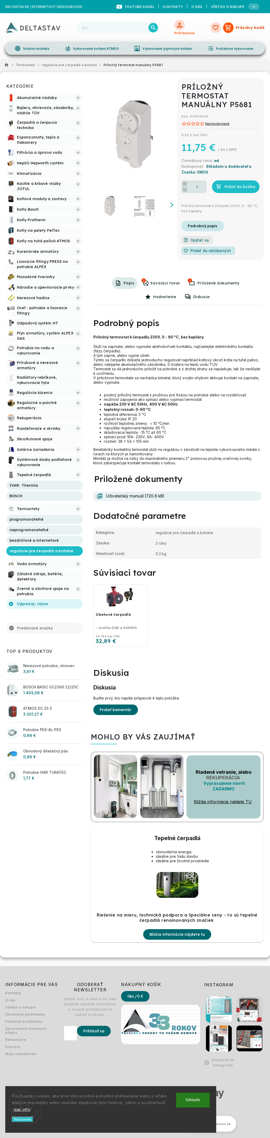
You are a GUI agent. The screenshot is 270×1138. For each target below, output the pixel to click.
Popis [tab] (129, 283)
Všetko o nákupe (20, 1007)
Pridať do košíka (239, 186)
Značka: (194, 172)
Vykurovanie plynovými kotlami (163, 48)
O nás (196, 6)
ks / (135, 996)
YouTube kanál (140, 6)
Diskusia (201, 296)
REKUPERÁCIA (223, 778)
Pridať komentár (116, 709)
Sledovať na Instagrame (223, 1062)
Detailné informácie (202, 226)
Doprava (13, 1047)
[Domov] (8, 65)
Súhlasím (193, 1100)
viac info (22, 1109)
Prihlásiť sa (93, 1031)
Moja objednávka (20, 1054)
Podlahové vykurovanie (230, 48)
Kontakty (173, 6)
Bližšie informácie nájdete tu (177, 934)
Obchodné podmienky (25, 1014)
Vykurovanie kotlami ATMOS (92, 48)
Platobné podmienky (23, 1021)
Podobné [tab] (144, 280)
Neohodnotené (217, 124)
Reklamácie (15, 1040)
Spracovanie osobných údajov (26, 1030)
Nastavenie (22, 1119)
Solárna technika (32, 48)
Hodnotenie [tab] (164, 296)
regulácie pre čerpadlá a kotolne (184, 532)
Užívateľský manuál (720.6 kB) (135, 496)
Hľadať (153, 27)
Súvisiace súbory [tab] (190, 280)
